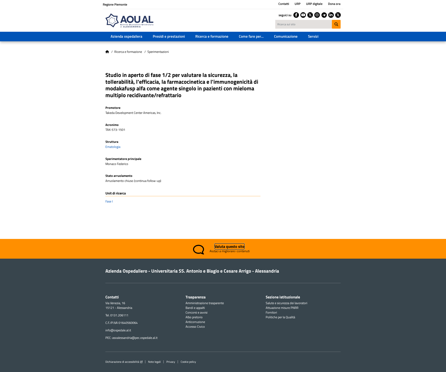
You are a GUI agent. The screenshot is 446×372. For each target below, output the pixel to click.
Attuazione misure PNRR (282, 307)
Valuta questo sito (229, 246)
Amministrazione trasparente (205, 303)
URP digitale (314, 3)
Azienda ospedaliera (126, 36)
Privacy (170, 361)
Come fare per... (251, 36)
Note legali (154, 361)
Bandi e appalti (195, 307)
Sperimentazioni (158, 51)
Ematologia (112, 146)
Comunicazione (286, 36)
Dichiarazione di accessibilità (122, 361)
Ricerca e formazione (211, 36)
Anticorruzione (195, 322)
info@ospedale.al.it (118, 330)
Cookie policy (188, 361)
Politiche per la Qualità (280, 317)
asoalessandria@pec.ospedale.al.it (134, 337)
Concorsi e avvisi (196, 312)
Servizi (313, 36)
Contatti (283, 3)
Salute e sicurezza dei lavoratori (286, 303)
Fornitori (271, 312)
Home (107, 51)
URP (298, 3)
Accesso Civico (195, 326)
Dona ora (334, 3)
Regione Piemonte (115, 4)
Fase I (109, 201)
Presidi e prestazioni (169, 36)
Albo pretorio (194, 317)
